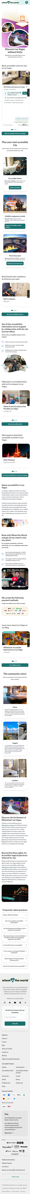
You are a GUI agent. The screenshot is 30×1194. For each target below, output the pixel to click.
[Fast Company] (15, 1154)
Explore (4, 1067)
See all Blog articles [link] (15, 665)
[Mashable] (24, 1146)
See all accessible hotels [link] (15, 424)
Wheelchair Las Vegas (8, 825)
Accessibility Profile (7, 1070)
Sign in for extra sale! (21, 118)
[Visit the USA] (17, 1147)
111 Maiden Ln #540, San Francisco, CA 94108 (14, 1188)
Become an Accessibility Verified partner (13, 1170)
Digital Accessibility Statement (11, 1059)
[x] (25, 1003)
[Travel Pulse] (15, 1151)
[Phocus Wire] (8, 1147)
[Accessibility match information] (20, 93)
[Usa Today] (11, 1142)
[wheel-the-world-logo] (10, 2)
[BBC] (20, 1143)
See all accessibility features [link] (15, 314)
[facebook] (10, 1003)
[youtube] (15, 1003)
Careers (4, 1042)
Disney (18, 1079)
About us (4, 1038)
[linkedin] (20, 1003)
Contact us (5, 1052)
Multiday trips (6, 1083)
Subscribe (15, 1023)
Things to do (19, 1083)
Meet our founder (7, 1048)
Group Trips (5, 1076)
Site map (22, 1191)
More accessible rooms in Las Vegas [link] (15, 133)
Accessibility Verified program (22, 1071)
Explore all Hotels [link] (15, 187)
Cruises (18, 1076)
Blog (3, 1045)
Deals (3, 1086)
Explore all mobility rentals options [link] (13, 226)
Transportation (20, 1067)
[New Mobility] (23, 1151)
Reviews (4, 1055)
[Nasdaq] (8, 1151)
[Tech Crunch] (20, 1151)
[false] (26, 2)
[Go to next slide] (28, 92)
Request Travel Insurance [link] (15, 263)
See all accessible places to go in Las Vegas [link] (15, 475)
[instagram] (5, 1003)
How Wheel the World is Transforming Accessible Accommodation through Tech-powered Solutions (13, 1126)
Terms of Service (6, 1191)
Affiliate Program (7, 1163)
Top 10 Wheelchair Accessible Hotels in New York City (13, 1119)
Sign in (25, 93)
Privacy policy (15, 1191)
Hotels (4, 1079)
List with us (5, 1166)
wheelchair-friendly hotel (9, 867)
